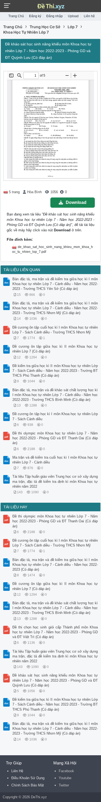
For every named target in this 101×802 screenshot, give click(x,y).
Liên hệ (89, 16)
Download (76, 202)
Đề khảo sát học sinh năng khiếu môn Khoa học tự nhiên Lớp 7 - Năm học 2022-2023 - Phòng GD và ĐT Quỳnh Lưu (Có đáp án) (55, 680)
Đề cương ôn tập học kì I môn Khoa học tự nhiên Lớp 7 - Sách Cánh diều (55, 416)
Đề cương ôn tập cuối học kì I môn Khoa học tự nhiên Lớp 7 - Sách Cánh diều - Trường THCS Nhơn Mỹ (55, 329)
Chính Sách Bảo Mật (27, 785)
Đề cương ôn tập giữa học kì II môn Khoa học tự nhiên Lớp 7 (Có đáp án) (55, 348)
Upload (73, 16)
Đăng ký (35, 16)
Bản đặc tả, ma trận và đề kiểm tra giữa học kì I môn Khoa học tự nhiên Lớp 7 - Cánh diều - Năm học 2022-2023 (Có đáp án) (55, 564)
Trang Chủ (16, 16)
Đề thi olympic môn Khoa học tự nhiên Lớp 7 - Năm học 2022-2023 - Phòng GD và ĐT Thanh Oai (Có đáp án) (55, 438)
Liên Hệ (17, 771)
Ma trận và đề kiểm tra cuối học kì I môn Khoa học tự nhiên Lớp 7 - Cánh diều (55, 459)
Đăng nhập (54, 16)
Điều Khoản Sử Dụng (27, 778)
